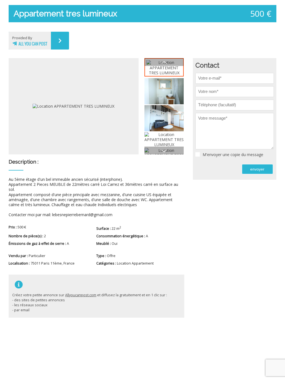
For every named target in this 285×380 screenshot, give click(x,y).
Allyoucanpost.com (80, 295)
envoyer (257, 169)
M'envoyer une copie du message (233, 154)
